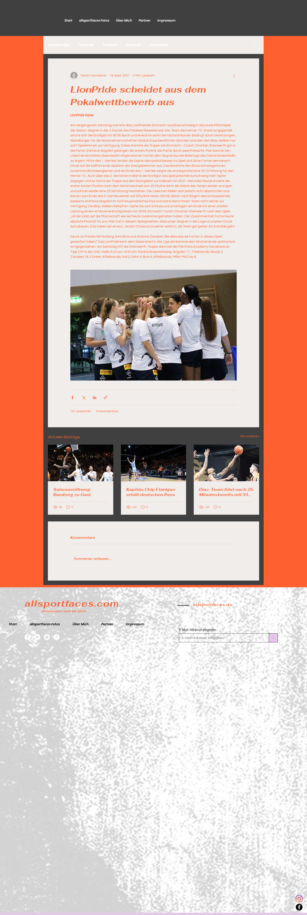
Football (110, 45)
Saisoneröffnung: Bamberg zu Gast (72, 492)
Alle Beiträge (58, 45)
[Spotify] (47, 637)
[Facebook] (299, 907)
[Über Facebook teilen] (72, 397)
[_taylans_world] (299, 898)
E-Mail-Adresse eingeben (197, 629)
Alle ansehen (249, 436)
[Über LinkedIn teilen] (94, 397)
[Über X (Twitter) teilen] (83, 397)
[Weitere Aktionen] (234, 75)
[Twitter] (37, 637)
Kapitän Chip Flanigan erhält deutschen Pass (150, 492)
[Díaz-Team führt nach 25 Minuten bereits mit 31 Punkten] (226, 463)
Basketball (158, 45)
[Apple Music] (56, 637)
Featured (86, 45)
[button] (253, 45)
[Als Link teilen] (105, 397)
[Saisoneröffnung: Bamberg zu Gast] (80, 463)
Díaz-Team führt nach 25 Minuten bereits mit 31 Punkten (226, 492)
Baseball (133, 45)
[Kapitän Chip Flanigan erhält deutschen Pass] (153, 463)
